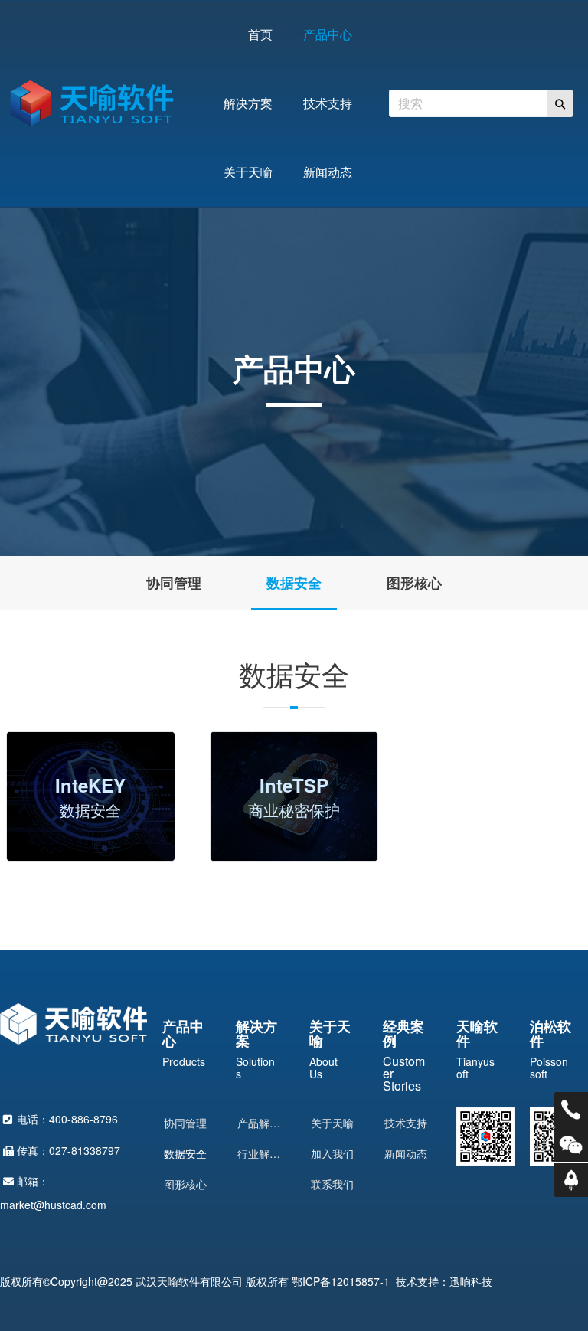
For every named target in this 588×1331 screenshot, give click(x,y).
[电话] (571, 1109)
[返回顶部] (571, 1180)
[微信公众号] (571, 1144)
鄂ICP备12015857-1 (341, 1281)
